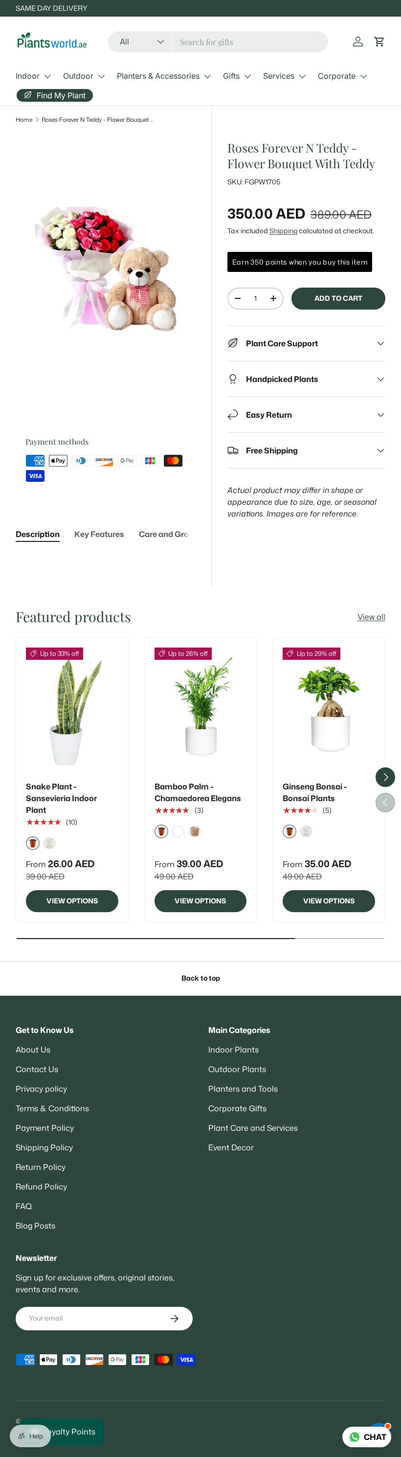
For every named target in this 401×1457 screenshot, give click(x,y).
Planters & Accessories (158, 76)
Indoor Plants (233, 1049)
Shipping (283, 231)
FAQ (24, 1206)
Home (24, 119)
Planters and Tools (243, 1088)
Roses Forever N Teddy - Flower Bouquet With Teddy (100, 119)
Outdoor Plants (237, 1069)
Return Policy (41, 1167)
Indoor (28, 76)
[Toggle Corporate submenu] (363, 76)
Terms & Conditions (52, 1108)
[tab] (38, 534)
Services (278, 76)
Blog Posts (35, 1225)
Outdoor (78, 76)
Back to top (200, 978)
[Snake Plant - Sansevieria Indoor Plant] (72, 709)
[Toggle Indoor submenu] (47, 76)
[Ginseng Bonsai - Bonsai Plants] (329, 709)
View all (371, 616)
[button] (379, 41)
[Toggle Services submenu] (302, 76)
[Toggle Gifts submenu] (247, 76)
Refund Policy (41, 1186)
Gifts (231, 76)
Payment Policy (45, 1127)
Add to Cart (338, 298)
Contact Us (37, 1069)
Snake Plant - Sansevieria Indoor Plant (61, 798)
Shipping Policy (44, 1147)
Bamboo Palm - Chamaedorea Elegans (198, 792)
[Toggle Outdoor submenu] (101, 76)
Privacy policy (41, 1088)
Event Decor (231, 1147)
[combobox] (218, 41)
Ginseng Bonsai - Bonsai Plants (315, 792)
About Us (33, 1049)
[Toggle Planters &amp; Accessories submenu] (207, 76)
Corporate (337, 76)
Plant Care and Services (253, 1127)
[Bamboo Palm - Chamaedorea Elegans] (201, 709)
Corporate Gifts (237, 1108)
